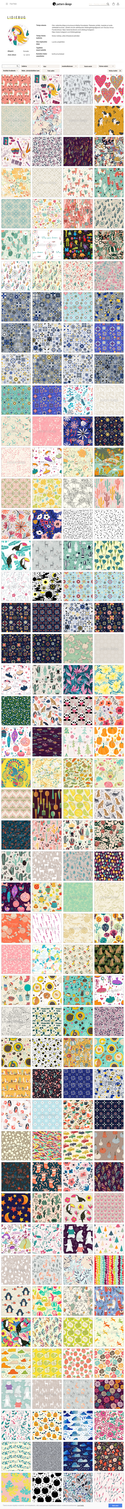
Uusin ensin (88, 66)
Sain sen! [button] (115, 1505)
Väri (44, 66)
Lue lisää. (80, 1505)
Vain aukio (50, 71)
